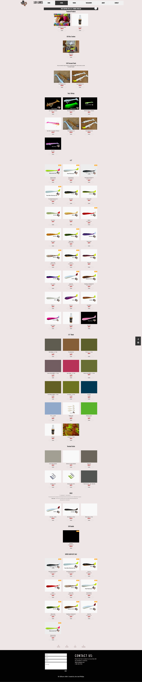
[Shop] (95, 8)
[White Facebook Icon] (138, 339)
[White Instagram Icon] (138, 342)
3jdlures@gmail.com (79, 662)
